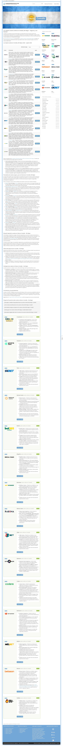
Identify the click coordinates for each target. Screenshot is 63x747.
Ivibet (6, 218)
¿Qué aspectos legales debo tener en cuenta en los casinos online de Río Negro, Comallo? (20, 312)
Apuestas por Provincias (24, 728)
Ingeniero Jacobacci (50, 112)
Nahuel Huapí (50, 120)
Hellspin (6, 222)
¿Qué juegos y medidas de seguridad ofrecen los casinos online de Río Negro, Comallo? (20, 302)
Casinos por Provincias (48, 4)
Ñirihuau (50, 118)
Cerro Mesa (50, 121)
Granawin (10, 86)
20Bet (6, 200)
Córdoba (28, 687)
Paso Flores (50, 109)
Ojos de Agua (50, 123)
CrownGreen (11, 80)
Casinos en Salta (8, 733)
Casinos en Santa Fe (8, 730)
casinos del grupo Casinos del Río (26, 258)
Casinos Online (56, 4)
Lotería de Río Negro (14, 238)
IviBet (9, 66)
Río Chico (50, 126)
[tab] (21, 302)
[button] (62, 338)
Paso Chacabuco (50, 117)
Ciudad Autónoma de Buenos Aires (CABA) (28, 685)
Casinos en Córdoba (8, 729)
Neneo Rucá (50, 99)
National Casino (11, 74)
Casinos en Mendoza (8, 731)
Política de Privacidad (37, 743)
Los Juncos (50, 111)
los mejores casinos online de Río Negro (26, 38)
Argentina (10, 723)
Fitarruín (50, 124)
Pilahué (50, 115)
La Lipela (50, 127)
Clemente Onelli (50, 100)
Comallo (31, 317)
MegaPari (10, 110)
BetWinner (10, 140)
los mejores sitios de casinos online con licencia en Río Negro (23, 158)
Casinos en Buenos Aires (9, 728)
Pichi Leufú (50, 105)
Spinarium (10, 58)
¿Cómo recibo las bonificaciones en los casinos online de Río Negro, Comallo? (18, 304)
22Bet (10, 102)
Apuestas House (8, 210)
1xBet (10, 117)
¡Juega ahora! (19, 334)
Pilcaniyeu (50, 102)
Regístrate (37, 54)
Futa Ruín (50, 114)
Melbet (10, 125)
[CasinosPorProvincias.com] (11, 3)
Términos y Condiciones (45, 743)
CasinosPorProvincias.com (9, 38)
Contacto (57, 743)
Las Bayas (50, 106)
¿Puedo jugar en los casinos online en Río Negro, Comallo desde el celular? (18, 309)
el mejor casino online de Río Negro (15, 297)
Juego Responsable (53, 743)
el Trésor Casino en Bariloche (12, 258)
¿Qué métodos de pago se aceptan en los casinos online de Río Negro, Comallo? (19, 307)
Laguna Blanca (50, 103)
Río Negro (14, 723)
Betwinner (7, 214)
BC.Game (10, 148)
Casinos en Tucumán (8, 732)
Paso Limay (50, 108)
